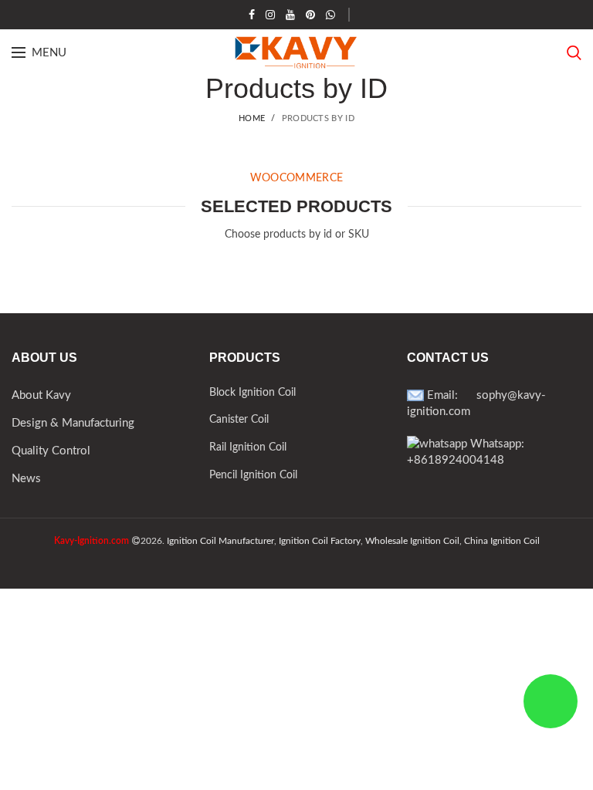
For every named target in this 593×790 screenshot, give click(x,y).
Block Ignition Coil (252, 392)
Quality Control (51, 451)
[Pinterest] (310, 15)
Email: (450, 395)
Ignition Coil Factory (320, 540)
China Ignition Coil (502, 540)
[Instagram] (270, 15)
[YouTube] (290, 15)
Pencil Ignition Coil (253, 475)
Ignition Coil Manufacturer (220, 540)
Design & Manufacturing (73, 423)
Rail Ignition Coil (247, 447)
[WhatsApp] (330, 15)
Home (252, 118)
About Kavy (41, 395)
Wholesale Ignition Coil (412, 540)
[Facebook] (251, 15)
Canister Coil (239, 419)
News (26, 478)
